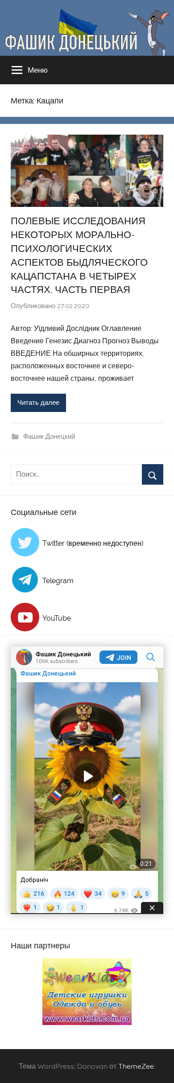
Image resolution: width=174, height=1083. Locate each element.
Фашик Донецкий (49, 436)
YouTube (56, 618)
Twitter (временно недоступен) (92, 543)
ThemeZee (136, 1066)
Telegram (58, 581)
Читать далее (38, 403)
